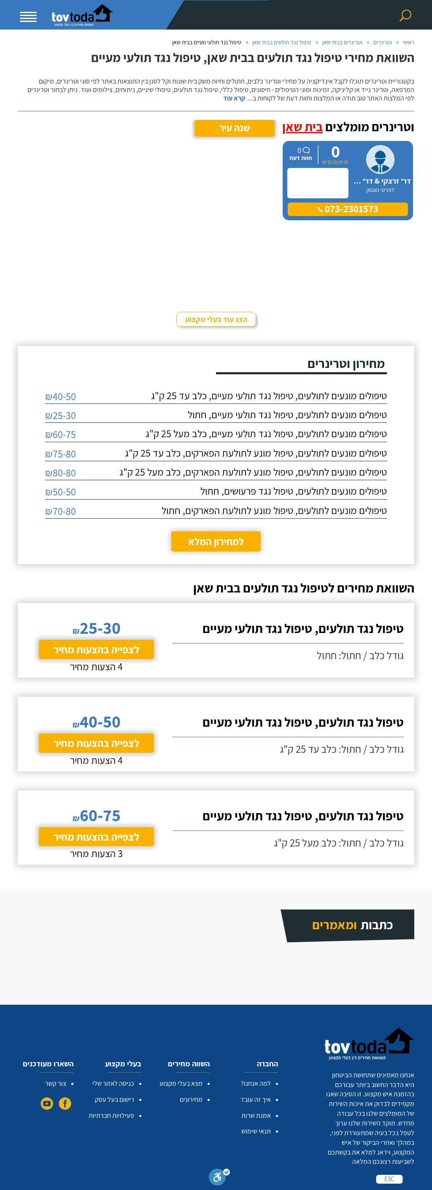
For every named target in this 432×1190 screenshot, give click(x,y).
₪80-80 (60, 472)
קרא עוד (234, 98)
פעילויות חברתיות (111, 1115)
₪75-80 (60, 453)
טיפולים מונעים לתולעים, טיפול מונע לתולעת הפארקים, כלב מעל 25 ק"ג (253, 472)
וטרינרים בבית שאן (342, 42)
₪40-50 (60, 396)
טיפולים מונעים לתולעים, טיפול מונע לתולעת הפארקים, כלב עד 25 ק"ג (256, 453)
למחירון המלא (216, 541)
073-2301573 (350, 209)
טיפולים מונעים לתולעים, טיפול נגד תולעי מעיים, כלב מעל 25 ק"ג (266, 433)
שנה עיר (234, 128)
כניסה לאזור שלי (113, 1083)
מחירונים (191, 1099)
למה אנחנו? (256, 1083)
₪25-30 (60, 415)
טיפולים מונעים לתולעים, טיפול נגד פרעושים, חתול (293, 491)
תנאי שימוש (256, 1131)
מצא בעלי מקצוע (180, 1083)
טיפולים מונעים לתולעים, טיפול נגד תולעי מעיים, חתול (287, 414)
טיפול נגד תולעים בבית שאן (281, 42)
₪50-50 (60, 491)
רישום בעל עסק (114, 1099)
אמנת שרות (256, 1115)
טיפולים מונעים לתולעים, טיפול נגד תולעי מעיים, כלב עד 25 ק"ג (269, 395)
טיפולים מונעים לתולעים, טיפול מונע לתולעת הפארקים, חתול (274, 510)
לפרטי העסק (380, 190)
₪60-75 (60, 434)
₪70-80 (60, 511)
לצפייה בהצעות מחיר (96, 649)
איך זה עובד (255, 1099)
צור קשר (55, 1083)
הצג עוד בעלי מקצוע (216, 319)
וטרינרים (382, 42)
